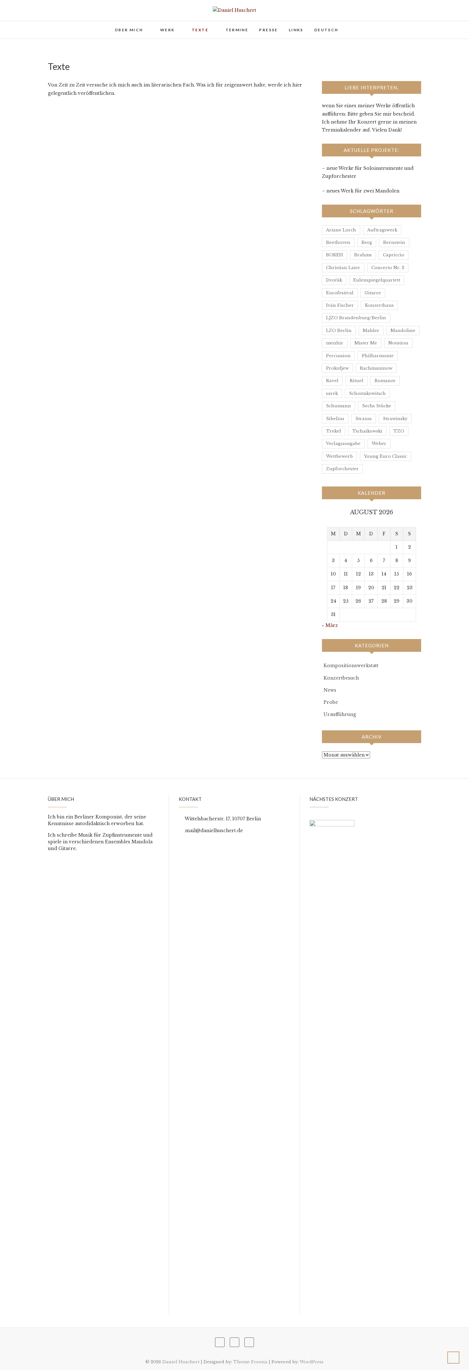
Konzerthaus (379, 305)
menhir (334, 343)
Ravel (332, 380)
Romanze (385, 380)
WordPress (312, 1362)
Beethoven (338, 242)
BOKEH (334, 255)
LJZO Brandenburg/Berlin (356, 317)
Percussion (338, 355)
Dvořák (334, 280)
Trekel (333, 431)
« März (330, 625)
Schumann (338, 406)
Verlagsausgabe (343, 443)
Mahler (371, 330)
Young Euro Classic (385, 456)
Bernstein (394, 242)
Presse (268, 29)
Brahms (363, 255)
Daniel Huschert (75, 26)
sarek (332, 393)
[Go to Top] (453, 1357)
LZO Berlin (339, 330)
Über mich (129, 29)
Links (296, 29)
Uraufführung (340, 714)
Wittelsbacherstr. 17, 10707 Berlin (222, 819)
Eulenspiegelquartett (376, 280)
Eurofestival (340, 293)
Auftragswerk (382, 230)
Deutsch (326, 29)
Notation (398, 343)
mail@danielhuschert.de (213, 830)
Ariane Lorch (341, 230)
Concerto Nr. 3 (387, 267)
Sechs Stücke (376, 406)
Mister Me (365, 343)
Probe (331, 702)
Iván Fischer (340, 305)
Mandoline (403, 330)
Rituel (356, 380)
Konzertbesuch (341, 678)
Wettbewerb (339, 456)
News (330, 690)
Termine (237, 29)
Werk (167, 29)
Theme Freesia (250, 1362)
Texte (200, 29)
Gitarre (373, 293)
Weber (379, 443)
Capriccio (393, 255)
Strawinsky (395, 418)
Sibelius (335, 418)
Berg (366, 242)
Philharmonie (378, 355)
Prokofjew (337, 368)
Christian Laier (343, 267)
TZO (398, 431)
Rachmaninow (376, 368)
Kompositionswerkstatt (351, 665)
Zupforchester (342, 468)
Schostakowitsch (367, 393)
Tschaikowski (367, 431)
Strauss (363, 418)
